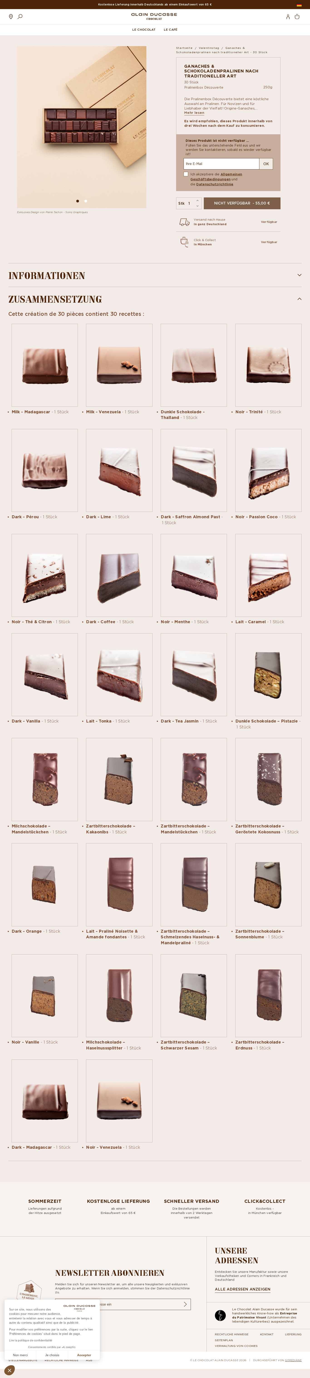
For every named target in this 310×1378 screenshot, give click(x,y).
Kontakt (266, 1334)
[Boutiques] (10, 16)
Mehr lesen (194, 113)
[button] (9, 1370)
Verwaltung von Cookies (236, 1346)
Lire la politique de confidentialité (30, 1340)
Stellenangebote (22, 1360)
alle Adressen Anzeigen (243, 1289)
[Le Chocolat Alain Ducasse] (154, 16)
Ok (266, 164)
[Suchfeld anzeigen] (20, 16)
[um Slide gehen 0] (78, 201)
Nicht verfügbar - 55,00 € (242, 203)
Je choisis (52, 1355)
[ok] (185, 1304)
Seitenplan (224, 1340)
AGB (89, 1360)
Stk (181, 203)
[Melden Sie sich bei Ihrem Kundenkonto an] (288, 16)
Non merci (20, 1355)
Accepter (84, 1355)
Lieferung (293, 1334)
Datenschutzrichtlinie (214, 184)
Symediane (293, 1360)
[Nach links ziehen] (23, 127)
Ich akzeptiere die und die (216, 179)
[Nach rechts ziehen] (140, 127)
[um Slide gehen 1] (86, 201)
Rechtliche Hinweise (231, 1334)
